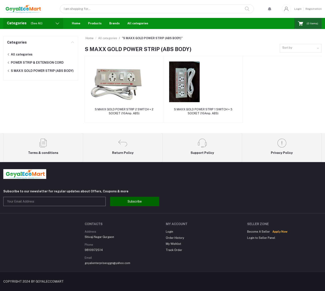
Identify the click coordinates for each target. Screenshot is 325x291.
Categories (17, 42)
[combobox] (301, 48)
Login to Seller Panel (261, 237)
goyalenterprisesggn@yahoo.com (107, 263)
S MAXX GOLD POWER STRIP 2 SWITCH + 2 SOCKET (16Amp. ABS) (124, 111)
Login (298, 8)
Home (76, 23)
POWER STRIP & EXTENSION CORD (37, 62)
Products (94, 23)
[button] (269, 9)
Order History (175, 237)
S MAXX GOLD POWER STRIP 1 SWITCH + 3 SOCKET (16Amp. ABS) (203, 111)
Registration (314, 8)
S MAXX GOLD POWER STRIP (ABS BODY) (42, 71)
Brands (114, 23)
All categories (137, 23)
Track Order (174, 250)
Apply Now (279, 231)
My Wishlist (173, 243)
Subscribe (135, 201)
